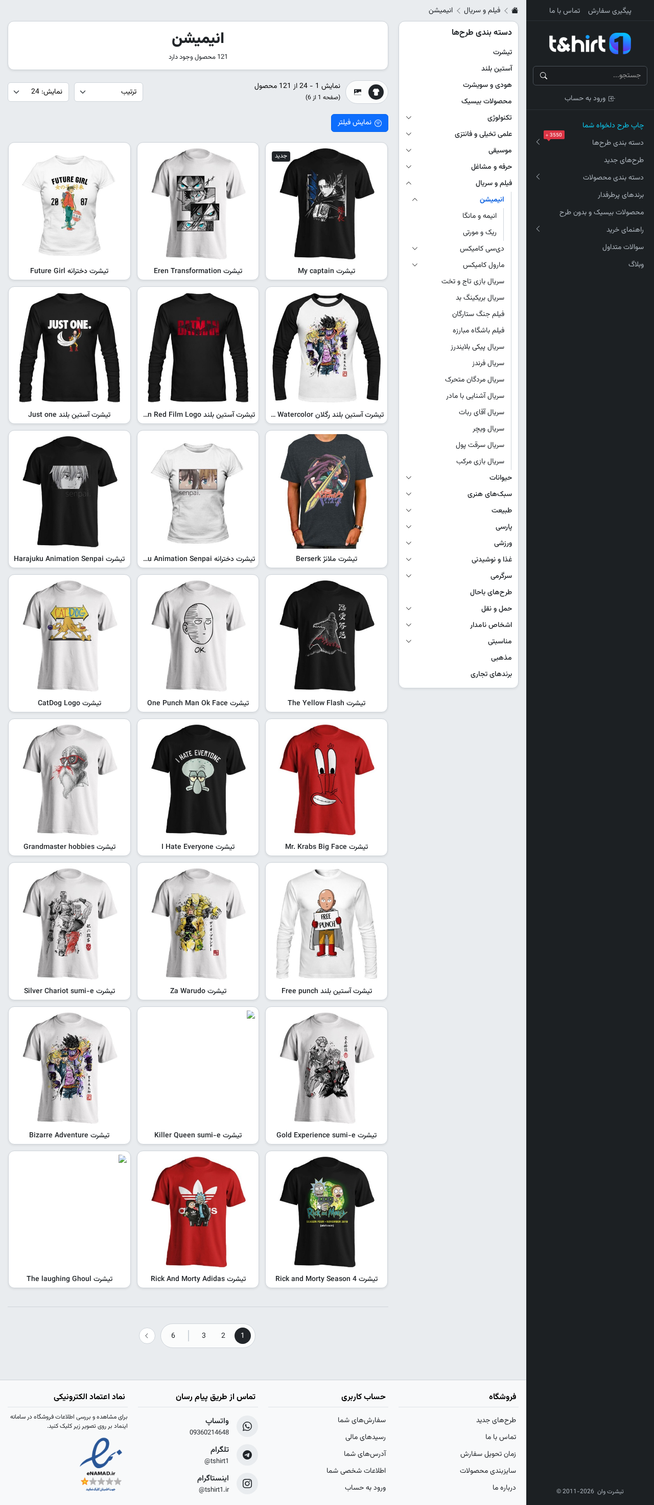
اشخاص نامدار (491, 625)
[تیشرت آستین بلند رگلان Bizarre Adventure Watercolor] (326, 347)
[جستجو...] (543, 75)
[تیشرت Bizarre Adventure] (69, 1067)
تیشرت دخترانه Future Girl (69, 271)
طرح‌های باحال (491, 592)
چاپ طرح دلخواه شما (613, 125)
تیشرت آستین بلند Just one (69, 415)
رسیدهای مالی (365, 1437)
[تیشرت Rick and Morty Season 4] (326, 1212)
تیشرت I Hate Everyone (198, 847)
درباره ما (504, 1488)
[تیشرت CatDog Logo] (69, 635)
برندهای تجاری (491, 674)
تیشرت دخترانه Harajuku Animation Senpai (188, 559)
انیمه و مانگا (479, 216)
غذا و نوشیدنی (492, 560)
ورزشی (503, 543)
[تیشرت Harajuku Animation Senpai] (69, 491)
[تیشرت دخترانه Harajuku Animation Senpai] (198, 491)
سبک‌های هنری (490, 494)
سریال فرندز (488, 363)
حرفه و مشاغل (491, 167)
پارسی (504, 527)
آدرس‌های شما (365, 1454)
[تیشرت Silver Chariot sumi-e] (69, 923)
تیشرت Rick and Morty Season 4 (326, 1279)
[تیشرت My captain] (326, 203)
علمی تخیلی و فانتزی (483, 134)
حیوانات (500, 478)
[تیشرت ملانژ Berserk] (326, 491)
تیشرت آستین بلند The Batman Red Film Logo (183, 415)
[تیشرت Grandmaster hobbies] (69, 780)
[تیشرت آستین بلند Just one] (69, 347)
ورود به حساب (585, 98)
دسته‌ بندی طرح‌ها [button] (597, 141)
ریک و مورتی (480, 232)
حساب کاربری (363, 1397)
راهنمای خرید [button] (625, 230)
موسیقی (500, 150)
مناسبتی (500, 641)
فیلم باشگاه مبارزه (478, 330)
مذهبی (501, 658)
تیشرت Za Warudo (198, 991)
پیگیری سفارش (610, 11)
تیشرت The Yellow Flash (326, 703)
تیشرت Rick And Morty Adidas (198, 1279)
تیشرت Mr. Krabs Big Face (326, 847)
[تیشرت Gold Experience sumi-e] (326, 1067)
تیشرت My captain (326, 271)
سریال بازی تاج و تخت (472, 281)
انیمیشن (492, 200)
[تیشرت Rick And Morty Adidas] (198, 1212)
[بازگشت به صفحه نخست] (515, 10)
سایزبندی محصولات (488, 1471)
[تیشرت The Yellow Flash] (326, 635)
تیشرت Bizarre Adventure (69, 1135)
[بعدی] (147, 1336)
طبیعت (502, 510)
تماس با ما (564, 11)
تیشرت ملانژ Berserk (326, 559)
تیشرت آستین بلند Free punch (327, 991)
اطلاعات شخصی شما (356, 1471)
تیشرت (502, 52)
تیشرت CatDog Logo (69, 703)
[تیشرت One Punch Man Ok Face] (198, 635)
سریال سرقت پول (480, 445)
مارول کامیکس (483, 265)
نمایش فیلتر (354, 122)
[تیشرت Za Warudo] (198, 923)
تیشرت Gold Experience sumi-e (326, 1135)
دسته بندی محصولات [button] (613, 178)
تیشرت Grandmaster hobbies (69, 847)
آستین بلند (496, 69)
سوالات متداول (623, 247)
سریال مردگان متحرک (474, 380)
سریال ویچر (488, 429)
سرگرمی (501, 576)
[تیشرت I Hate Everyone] (198, 780)
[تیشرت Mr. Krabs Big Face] (326, 780)
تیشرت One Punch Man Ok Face (198, 703)
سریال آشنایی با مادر (475, 396)
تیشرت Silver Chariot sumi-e (69, 991)
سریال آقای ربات (481, 412)
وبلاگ (636, 265)
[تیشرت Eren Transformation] (198, 203)
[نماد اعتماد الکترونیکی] (101, 1465)
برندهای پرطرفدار (621, 195)
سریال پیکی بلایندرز (477, 347)
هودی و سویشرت (487, 85)
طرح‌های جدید (624, 160)
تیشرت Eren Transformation (198, 271)
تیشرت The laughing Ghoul (69, 1279)
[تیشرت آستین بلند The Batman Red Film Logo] (198, 347)
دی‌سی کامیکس (482, 249)
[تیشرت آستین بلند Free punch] (326, 923)
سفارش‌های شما (362, 1420)
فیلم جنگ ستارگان (478, 314)
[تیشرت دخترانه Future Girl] (69, 203)
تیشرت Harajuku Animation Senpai (69, 559)
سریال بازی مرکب (480, 461)
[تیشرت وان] (590, 43)
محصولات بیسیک (486, 101)
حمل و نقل (496, 609)
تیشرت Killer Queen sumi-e (198, 1135)
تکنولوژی (499, 118)
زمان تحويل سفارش (488, 1454)
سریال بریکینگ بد (480, 298)
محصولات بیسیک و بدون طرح (601, 212)
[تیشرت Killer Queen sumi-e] (198, 1067)
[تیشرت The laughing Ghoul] (69, 1212)
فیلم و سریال (482, 10)
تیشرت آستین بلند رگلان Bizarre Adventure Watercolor (300, 415)
